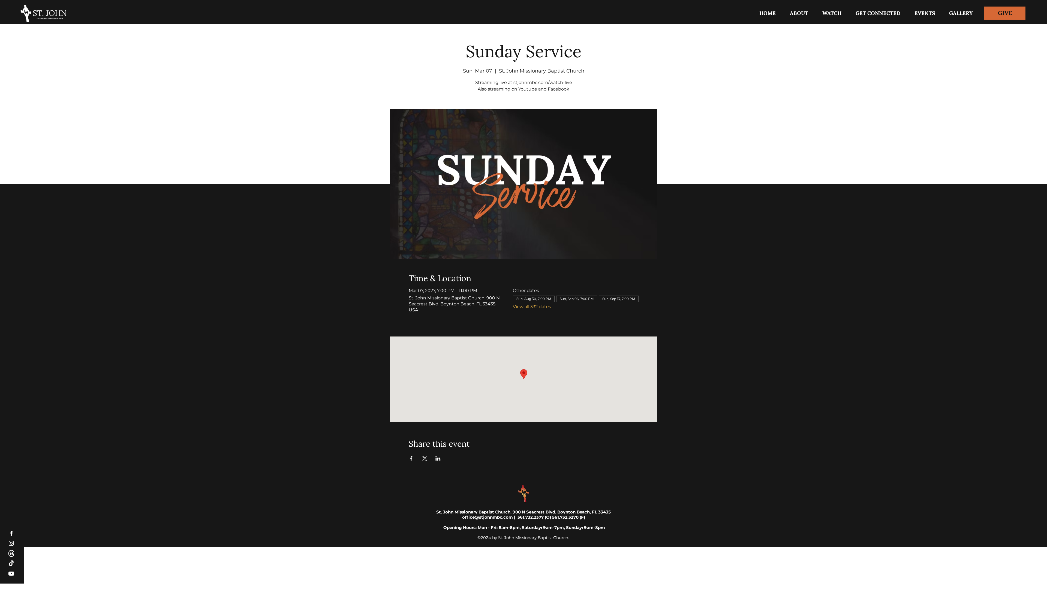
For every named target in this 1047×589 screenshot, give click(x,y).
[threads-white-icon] (11, 553)
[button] (878, 13)
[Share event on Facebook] (411, 458)
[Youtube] (11, 573)
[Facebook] (11, 533)
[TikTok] (11, 563)
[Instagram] (11, 543)
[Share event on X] (424, 458)
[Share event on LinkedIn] (438, 458)
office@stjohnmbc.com (488, 517)
